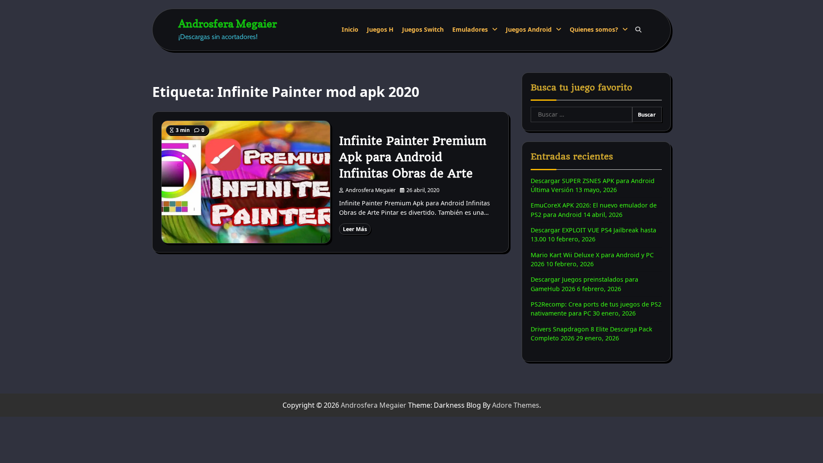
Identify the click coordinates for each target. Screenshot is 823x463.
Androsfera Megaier (227, 23)
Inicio (350, 29)
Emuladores (470, 29)
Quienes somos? (594, 29)
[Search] (638, 29)
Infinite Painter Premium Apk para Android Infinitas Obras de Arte (413, 157)
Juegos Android (529, 29)
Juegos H (380, 29)
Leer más (355, 229)
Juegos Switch (423, 29)
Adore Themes (515, 405)
